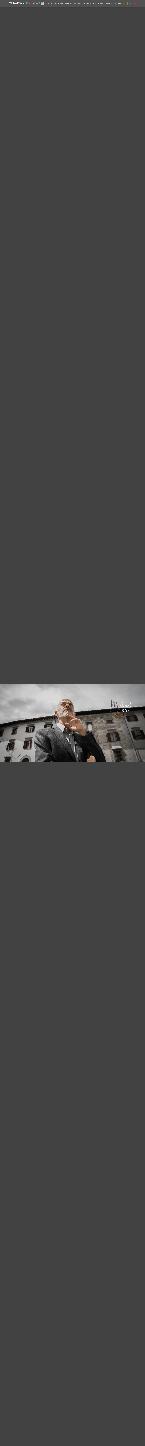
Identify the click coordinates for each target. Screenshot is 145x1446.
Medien (78, 3)
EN (130, 3)
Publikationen (63, 3)
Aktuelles (90, 3)
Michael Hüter (17, 3)
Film (100, 3)
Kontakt (119, 3)
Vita (50, 3)
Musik (109, 3)
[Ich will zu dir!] (42, 3)
